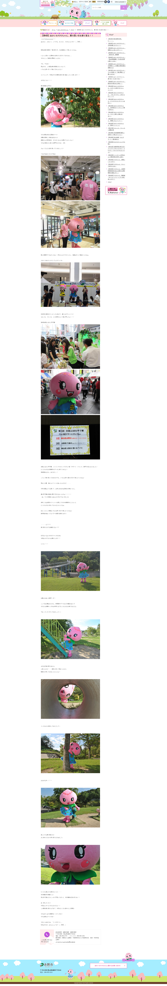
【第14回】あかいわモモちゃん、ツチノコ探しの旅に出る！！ (116, 114)
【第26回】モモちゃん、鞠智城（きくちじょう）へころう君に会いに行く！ (116, 177)
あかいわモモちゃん (62, 30)
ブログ (72, 30)
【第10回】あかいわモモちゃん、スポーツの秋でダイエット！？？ (116, 88)
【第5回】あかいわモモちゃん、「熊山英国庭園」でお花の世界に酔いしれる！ (117, 59)
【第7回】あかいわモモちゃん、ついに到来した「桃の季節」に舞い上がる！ (117, 72)
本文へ (76, 1)
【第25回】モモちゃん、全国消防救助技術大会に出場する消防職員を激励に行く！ (116, 170)
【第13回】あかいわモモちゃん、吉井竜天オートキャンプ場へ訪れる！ (116, 107)
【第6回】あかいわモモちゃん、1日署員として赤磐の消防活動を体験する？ (117, 65)
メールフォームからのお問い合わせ (65, 942)
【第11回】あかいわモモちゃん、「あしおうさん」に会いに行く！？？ (116, 94)
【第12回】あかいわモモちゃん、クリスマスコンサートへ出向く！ (116, 101)
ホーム (53, 30)
